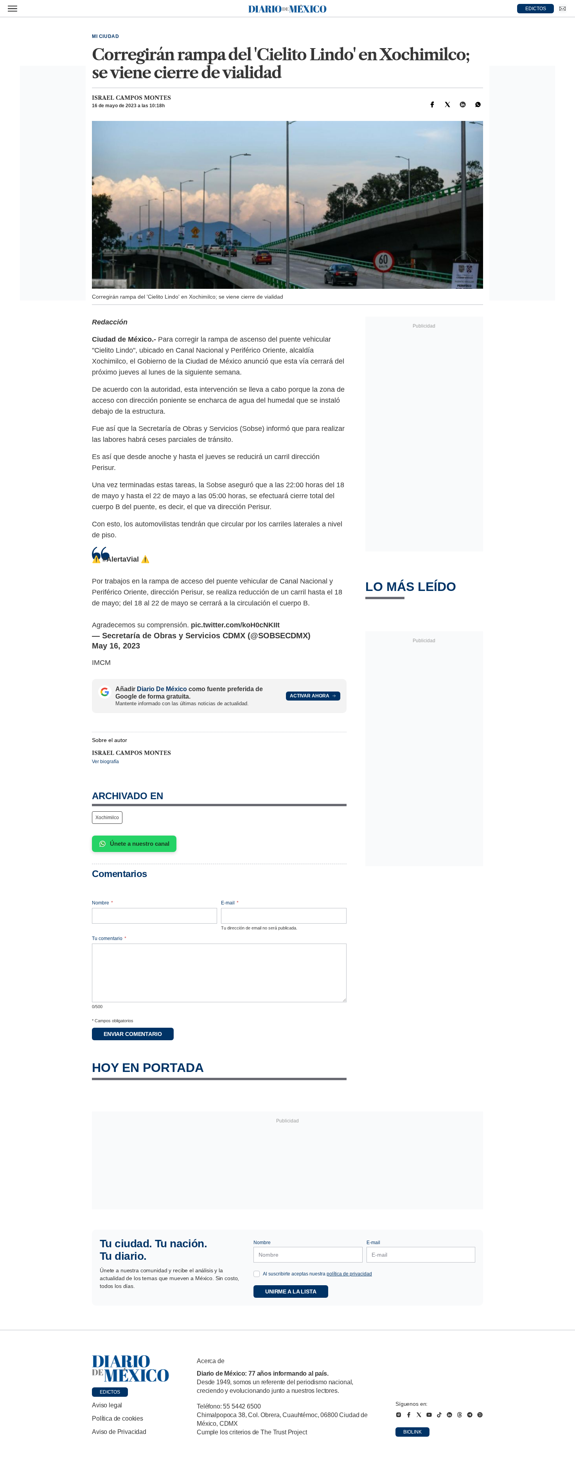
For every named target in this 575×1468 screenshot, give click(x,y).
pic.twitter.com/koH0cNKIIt (235, 625)
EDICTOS (535, 8)
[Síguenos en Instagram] (398, 1415)
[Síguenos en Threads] (459, 1415)
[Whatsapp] (478, 104)
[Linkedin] (462, 104)
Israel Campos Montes (131, 97)
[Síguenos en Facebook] (409, 1415)
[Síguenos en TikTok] (439, 1415)
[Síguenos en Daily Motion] (480, 1415)
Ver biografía (105, 761)
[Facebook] (432, 104)
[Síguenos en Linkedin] (449, 1415)
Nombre (102, 903)
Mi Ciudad (105, 36)
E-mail (230, 903)
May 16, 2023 (116, 645)
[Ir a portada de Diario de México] (130, 1368)
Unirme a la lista (290, 1291)
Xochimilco (107, 817)
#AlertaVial (120, 559)
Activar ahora (309, 696)
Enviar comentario (133, 1034)
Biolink (412, 1432)
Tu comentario (109, 938)
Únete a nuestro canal (139, 843)
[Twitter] (447, 104)
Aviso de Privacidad (119, 1431)
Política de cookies (117, 1418)
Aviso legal (107, 1405)
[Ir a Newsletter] (562, 8)
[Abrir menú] (12, 8)
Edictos (110, 1392)
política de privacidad (349, 1274)
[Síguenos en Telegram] (470, 1415)
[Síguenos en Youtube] (429, 1415)
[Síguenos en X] (419, 1415)
